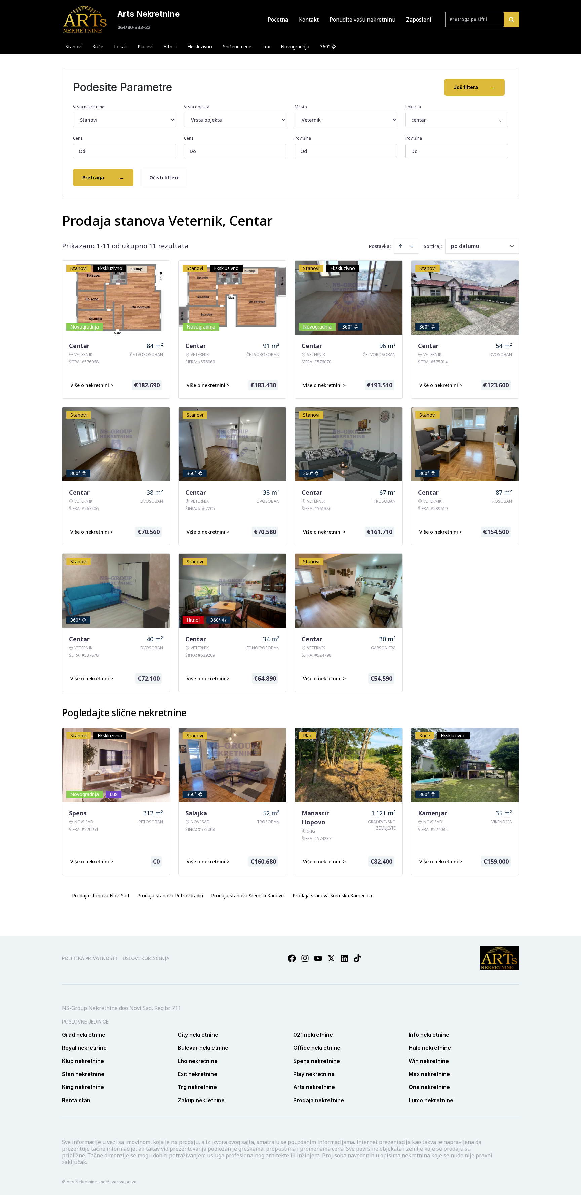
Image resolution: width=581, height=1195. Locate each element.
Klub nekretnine (83, 1060)
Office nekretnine (316, 1047)
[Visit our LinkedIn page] (344, 958)
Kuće (97, 46)
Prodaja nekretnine (318, 1100)
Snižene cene (237, 46)
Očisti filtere (164, 177)
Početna (278, 19)
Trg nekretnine (197, 1087)
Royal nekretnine (84, 1047)
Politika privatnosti (89, 958)
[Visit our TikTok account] (357, 958)
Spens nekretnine (316, 1060)
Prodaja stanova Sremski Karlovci (247, 895)
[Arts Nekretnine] (85, 19)
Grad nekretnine (83, 1034)
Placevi (145, 46)
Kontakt (309, 19)
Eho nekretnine (198, 1060)
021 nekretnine (313, 1034)
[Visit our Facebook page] (292, 958)
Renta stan (76, 1100)
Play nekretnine (314, 1074)
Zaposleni (418, 19)
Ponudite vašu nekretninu (362, 19)
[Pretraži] (511, 19)
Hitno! (170, 46)
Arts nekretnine (314, 1087)
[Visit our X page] (331, 958)
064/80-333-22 (133, 27)
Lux (266, 46)
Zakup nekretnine (201, 1100)
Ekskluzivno (199, 46)
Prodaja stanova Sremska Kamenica (332, 895)
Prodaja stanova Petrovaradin (170, 895)
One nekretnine (429, 1087)
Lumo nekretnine (431, 1100)
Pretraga (103, 177)
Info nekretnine (429, 1034)
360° (325, 46)
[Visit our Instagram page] (305, 958)
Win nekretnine (429, 1060)
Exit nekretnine (197, 1074)
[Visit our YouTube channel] (318, 958)
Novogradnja (295, 46)
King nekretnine (83, 1087)
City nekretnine (198, 1034)
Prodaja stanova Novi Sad (100, 895)
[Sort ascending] (400, 246)
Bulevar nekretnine (203, 1047)
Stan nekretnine (83, 1074)
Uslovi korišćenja (146, 958)
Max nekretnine (429, 1074)
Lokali (120, 46)
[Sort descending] (412, 246)
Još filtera (474, 87)
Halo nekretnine (430, 1047)
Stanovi (73, 46)
